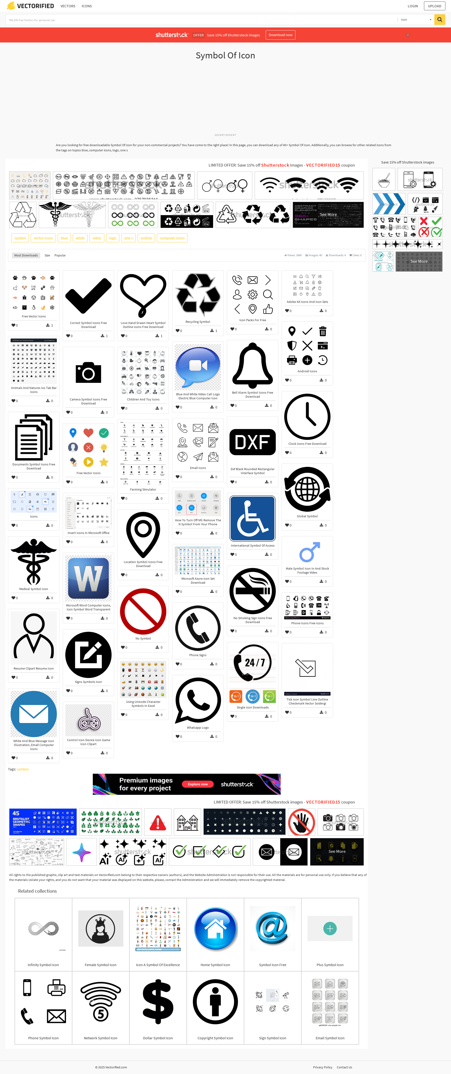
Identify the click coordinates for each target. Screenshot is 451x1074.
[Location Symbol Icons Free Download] (143, 535)
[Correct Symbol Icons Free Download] (88, 296)
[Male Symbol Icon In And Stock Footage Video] (307, 552)
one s (128, 238)
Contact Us (344, 1067)
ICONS (87, 6)
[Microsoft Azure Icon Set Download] (198, 561)
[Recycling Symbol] (198, 295)
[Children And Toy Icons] (143, 372)
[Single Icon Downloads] (252, 674)
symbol (20, 238)
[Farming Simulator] (143, 454)
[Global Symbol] (307, 489)
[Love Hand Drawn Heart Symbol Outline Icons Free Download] (143, 296)
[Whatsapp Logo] (198, 701)
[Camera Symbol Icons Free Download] (88, 372)
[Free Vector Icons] (34, 292)
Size (47, 255)
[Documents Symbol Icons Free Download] (34, 437)
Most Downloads (26, 255)
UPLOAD (434, 6)
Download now (280, 34)
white (80, 238)
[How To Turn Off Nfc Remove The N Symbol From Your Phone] (198, 503)
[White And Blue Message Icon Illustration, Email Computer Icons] (34, 714)
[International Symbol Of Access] (252, 518)
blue (64, 238)
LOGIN (413, 6)
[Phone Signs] (198, 628)
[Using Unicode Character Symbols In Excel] (143, 679)
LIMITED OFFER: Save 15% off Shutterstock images (258, 802)
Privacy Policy (322, 1067)
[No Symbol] (143, 611)
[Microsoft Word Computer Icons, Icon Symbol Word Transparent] (88, 578)
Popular (60, 255)
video (97, 238)
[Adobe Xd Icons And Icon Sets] (307, 285)
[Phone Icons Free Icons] (307, 607)
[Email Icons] (198, 442)
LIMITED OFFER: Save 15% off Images (256, 165)
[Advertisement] (225, 99)
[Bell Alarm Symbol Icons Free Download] (252, 366)
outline (146, 238)
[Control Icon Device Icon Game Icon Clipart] (88, 720)
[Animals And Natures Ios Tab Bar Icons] (34, 361)
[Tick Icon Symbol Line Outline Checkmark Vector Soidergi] (307, 671)
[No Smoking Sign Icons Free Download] (252, 591)
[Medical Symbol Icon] (34, 562)
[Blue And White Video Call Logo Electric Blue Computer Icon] (198, 367)
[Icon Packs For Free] (252, 294)
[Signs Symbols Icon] (88, 655)
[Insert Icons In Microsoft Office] (88, 512)
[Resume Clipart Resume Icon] (34, 638)
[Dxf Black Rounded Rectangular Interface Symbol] (252, 442)
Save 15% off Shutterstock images (407, 162)
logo (112, 238)
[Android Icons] (307, 345)
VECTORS (68, 6)
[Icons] (34, 502)
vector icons (43, 238)
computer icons (172, 238)
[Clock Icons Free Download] (307, 417)
